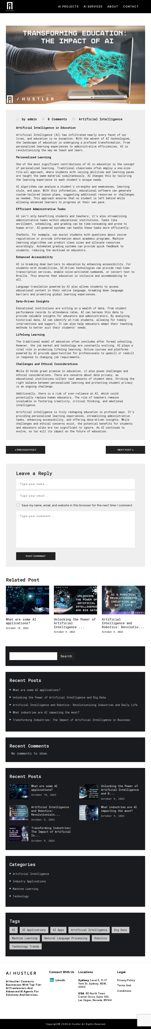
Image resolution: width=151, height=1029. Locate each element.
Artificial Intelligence (100, 119)
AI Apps (58, 930)
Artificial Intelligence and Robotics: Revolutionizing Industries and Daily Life (76, 705)
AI (13, 930)
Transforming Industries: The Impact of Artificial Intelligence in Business (72, 720)
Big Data (120, 930)
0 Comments (57, 119)
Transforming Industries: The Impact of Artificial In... (51, 831)
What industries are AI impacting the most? (47, 712)
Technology (21, 896)
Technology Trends (25, 946)
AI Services (93, 6)
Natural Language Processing (65, 938)
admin (32, 119)
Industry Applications (29, 881)
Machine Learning (25, 889)
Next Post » (126, 449)
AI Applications (34, 930)
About (112, 6)
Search (66, 656)
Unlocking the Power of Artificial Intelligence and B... (120, 789)
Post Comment (36, 556)
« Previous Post (25, 449)
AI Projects (68, 6)
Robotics (100, 938)
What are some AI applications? (21, 621)
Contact (131, 6)
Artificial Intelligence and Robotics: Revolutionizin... (50, 810)
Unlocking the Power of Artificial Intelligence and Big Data (60, 697)
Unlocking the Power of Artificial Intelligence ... (75, 623)
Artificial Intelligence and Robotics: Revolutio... (123, 623)
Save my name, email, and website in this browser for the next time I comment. (77, 505)
